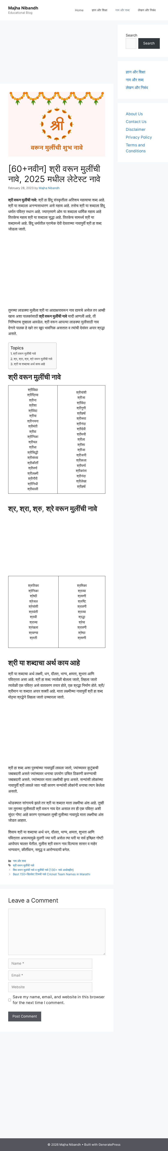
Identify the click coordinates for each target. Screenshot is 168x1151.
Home (79, 10)
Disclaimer (135, 129)
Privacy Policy (139, 137)
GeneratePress (109, 1144)
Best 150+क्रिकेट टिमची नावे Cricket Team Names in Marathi (51, 874)
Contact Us (136, 121)
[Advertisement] (57, 53)
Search (131, 35)
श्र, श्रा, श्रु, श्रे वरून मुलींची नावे (33, 359)
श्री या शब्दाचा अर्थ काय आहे (29, 364)
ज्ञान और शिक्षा (99, 10)
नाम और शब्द (122, 10)
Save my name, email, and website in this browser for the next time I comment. (59, 1000)
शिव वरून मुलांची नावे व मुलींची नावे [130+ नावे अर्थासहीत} (43, 870)
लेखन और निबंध (147, 10)
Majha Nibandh (23, 8)
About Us (134, 114)
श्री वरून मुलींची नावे (24, 354)
